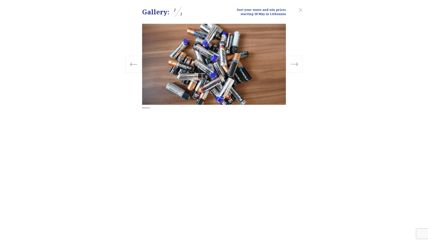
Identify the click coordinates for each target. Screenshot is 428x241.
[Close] (301, 10)
